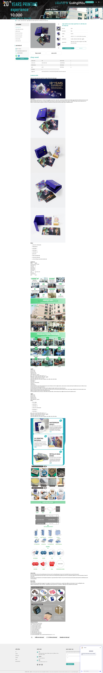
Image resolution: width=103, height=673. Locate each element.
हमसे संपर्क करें (80, 2)
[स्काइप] (19, 55)
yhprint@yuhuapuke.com (22, 50)
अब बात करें (90, 2)
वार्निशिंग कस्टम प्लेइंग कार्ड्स (39, 637)
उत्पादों (69, 2)
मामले (16, 659)
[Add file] (82, 671)
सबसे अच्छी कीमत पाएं (68, 48)
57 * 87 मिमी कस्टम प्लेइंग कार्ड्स (52, 637)
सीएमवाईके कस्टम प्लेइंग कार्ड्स (64, 637)
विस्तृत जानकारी (38, 53)
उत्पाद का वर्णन (53, 53)
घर (61, 2)
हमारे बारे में (65, 2)
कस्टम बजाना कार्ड (23, 20)
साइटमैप (31, 671)
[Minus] (100, 647)
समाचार (16, 657)
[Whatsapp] (16, 55)
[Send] (100, 671)
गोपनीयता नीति (27, 671)
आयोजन (74, 2)
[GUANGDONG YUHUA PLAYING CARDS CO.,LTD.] (4, 2)
